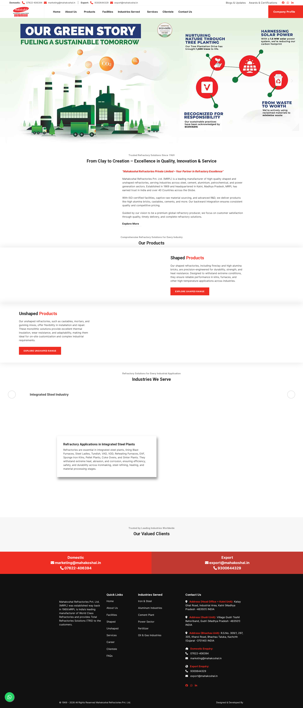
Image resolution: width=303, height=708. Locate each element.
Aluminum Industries (150, 607)
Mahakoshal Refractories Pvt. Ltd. (113, 702)
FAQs (110, 655)
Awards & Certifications (263, 2)
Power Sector (146, 621)
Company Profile (284, 11)
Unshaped (113, 628)
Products (89, 11)
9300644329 (101, 2)
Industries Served (129, 11)
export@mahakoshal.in (126, 2)
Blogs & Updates (236, 2)
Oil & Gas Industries (149, 635)
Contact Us (185, 11)
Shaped (111, 621)
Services (152, 11)
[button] (11, 81)
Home (56, 11)
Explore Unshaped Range (40, 350)
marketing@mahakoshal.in (61, 2)
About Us (71, 11)
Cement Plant (146, 614)
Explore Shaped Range (190, 291)
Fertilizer (143, 628)
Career (111, 642)
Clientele (168, 11)
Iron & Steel (145, 601)
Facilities (107, 11)
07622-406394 (34, 2)
